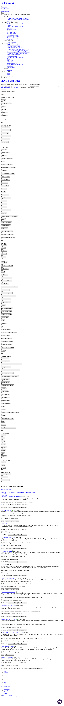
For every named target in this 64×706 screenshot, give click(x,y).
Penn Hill (3, 191)
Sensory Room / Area (6, 311)
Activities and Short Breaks (13, 54)
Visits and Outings (5, 335)
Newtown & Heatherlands (7, 158)
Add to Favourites (22, 507)
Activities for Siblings (6, 103)
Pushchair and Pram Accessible (8, 296)
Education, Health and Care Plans (15, 57)
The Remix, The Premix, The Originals (11, 496)
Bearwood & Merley (5, 225)
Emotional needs (5, 358)
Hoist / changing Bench (6, 338)
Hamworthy (3, 201)
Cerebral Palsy (4, 391)
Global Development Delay (7, 418)
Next (5, 682)
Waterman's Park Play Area (8, 605)
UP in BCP (4, 524)
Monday (3, 441)
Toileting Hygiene (5, 400)
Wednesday (4, 447)
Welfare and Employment (13, 36)
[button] (32, 91)
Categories (15, 87)
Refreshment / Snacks (6, 280)
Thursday (3, 450)
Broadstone (3, 207)
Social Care (10, 61)
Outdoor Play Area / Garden (7, 347)
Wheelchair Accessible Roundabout (9, 287)
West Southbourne (5, 176)
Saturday (3, 435)
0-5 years (3, 256)
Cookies (6, 690)
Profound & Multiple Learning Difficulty (10, 412)
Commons (3, 170)
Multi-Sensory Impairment (7, 373)
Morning (3, 465)
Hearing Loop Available (6, 344)
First (5, 671)
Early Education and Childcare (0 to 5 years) (18, 50)
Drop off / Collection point (7, 265)
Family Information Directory (14, 31)
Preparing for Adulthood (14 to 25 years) (17, 53)
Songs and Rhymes (5, 302)
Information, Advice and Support (15, 64)
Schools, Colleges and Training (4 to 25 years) (18, 52)
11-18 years (3, 250)
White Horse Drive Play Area (9, 619)
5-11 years (3, 253)
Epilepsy (3, 424)
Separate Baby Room (6, 314)
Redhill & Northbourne (6, 222)
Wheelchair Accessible (6, 277)
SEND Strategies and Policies (14, 47)
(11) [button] (11, 125)
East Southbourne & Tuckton (7, 173)
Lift (2, 326)
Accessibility (7, 689)
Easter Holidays (4, 133)
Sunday (3, 438)
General (16, 19)
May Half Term (4, 142)
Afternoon (3, 462)
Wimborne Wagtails (7, 657)
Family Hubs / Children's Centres (15, 26)
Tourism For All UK (7, 510)
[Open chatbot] (59, 701)
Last (5, 683)
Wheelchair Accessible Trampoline (9, 332)
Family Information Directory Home (16, 24)
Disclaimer (6, 691)
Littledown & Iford (5, 152)
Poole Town (3, 204)
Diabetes (3, 409)
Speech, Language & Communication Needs (11, 364)
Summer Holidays (5, 127)
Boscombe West (5, 185)
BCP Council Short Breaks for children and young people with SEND (18, 492)
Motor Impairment (5, 361)
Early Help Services (12, 32)
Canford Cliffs (4, 228)
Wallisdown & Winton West (7, 234)
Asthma (3, 406)
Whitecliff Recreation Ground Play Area (12, 633)
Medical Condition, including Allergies (9, 376)
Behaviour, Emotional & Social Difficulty (10, 370)
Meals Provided (4, 283)
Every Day (3, 456)
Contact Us (8, 69)
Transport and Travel (12, 56)
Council (8, 3)
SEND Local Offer (17, 55)
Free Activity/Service (6, 474)
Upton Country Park (7, 551)
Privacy (5, 693)
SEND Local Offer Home (13, 45)
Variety (3, 564)
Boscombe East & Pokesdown (8, 167)
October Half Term (5, 139)
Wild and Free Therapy (8, 646)
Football (3, 271)
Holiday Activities (11, 29)
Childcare (9, 25)
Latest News (10, 21)
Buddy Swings (4, 274)
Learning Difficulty (5, 397)
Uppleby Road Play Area (8, 537)
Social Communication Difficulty (8, 427)
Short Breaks (4, 115)
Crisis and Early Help (12, 63)
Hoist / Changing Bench (6, 293)
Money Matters (10, 60)
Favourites (3, 89)
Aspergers (3, 388)
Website (15, 507)
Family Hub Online (10, 41)
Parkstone (3, 149)
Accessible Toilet (5, 290)
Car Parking (4, 262)
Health (8, 59)
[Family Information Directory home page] (10, 696)
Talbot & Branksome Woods (7, 237)
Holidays (3, 106)
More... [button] (2, 145)
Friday (2, 453)
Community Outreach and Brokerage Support (18, 19)
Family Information (5, 686)
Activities (9, 28)
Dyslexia (3, 415)
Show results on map (6, 489)
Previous (6, 672)
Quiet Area (3, 323)
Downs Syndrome (5, 394)
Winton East (4, 213)
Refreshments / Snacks (6, 341)
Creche (2, 320)
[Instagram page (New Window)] (12, 686)
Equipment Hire (4, 317)
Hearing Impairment (5, 367)
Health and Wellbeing (12, 38)
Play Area (3, 109)
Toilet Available (4, 268)
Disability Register (11, 67)
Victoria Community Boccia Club (10, 578)
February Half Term (5, 130)
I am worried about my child (14, 46)
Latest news (10, 39)
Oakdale (3, 219)
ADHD (2, 421)
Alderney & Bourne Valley (7, 164)
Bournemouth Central (6, 210)
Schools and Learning (12, 35)
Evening (3, 468)
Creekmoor (3, 155)
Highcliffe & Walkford (6, 198)
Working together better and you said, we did (18, 49)
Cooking (3, 350)
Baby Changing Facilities (6, 308)
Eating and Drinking (5, 403)
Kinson (2, 161)
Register (9, 74)
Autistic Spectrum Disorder (7, 385)
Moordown (3, 188)
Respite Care (4, 112)
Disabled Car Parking (6, 299)
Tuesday (3, 444)
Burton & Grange (5, 194)
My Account (7, 73)
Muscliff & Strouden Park (7, 231)
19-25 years (4, 244)
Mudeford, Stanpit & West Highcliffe (9, 216)
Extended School (5, 480)
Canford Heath (4, 182)
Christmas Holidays (5, 136)
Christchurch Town (5, 179)
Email (10, 507)
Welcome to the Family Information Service (17, 18)
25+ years (3, 247)
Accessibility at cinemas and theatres (10, 493)
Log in (8, 73)
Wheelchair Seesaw (5, 329)
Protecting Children (11, 33)
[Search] (58, 86)
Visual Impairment (5, 382)
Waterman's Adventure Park (8, 592)
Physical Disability (5, 379)
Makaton (3, 305)
